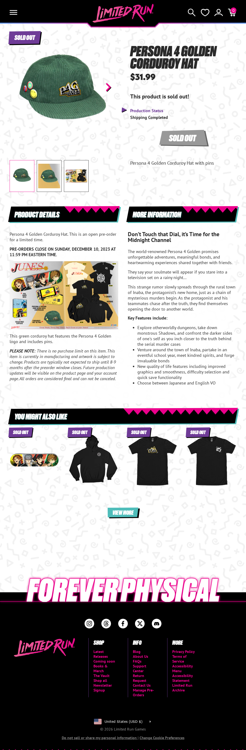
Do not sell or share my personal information (100, 737)
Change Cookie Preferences (162, 737)
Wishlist (205, 12)
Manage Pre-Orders (143, 692)
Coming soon (104, 661)
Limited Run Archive (182, 687)
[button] (17, 87)
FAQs (137, 661)
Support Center (139, 668)
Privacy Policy (183, 651)
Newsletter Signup (102, 687)
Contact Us (142, 685)
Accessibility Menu (182, 668)
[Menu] (13, 12)
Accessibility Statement (182, 678)
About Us (140, 656)
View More (123, 512)
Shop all (100, 680)
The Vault (101, 675)
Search (191, 12)
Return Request (139, 678)
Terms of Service (179, 659)
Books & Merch (100, 668)
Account (218, 12)
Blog (137, 651)
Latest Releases (100, 654)
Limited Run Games (123, 13)
